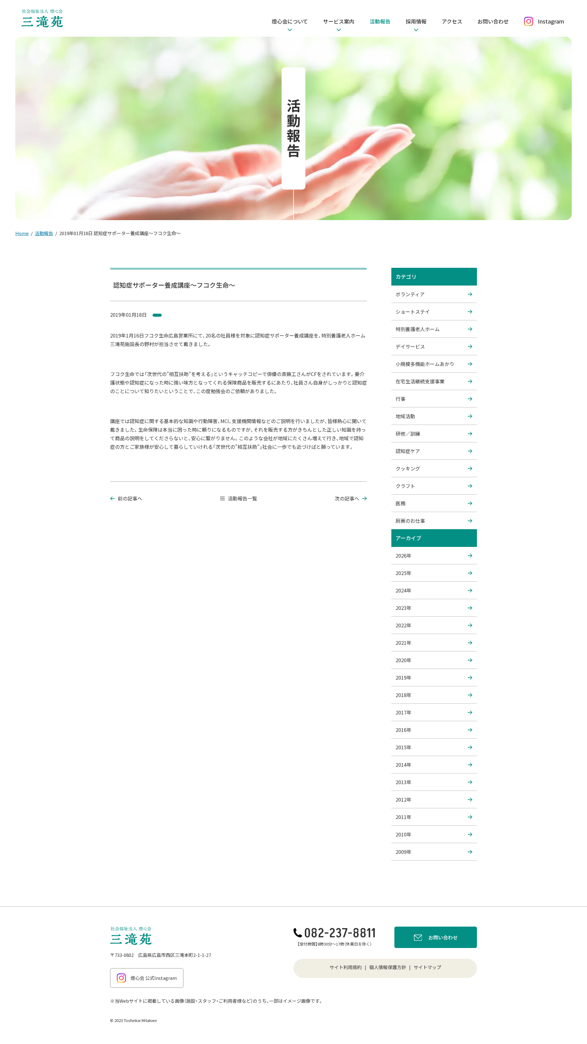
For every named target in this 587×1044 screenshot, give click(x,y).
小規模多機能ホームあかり (425, 363)
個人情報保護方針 (387, 967)
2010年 (404, 834)
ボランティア (410, 294)
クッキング (408, 468)
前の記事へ (130, 498)
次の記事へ (347, 498)
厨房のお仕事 (410, 520)
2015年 (404, 747)
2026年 (404, 555)
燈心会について (290, 21)
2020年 (404, 660)
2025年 (404, 573)
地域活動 (405, 416)
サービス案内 (338, 21)
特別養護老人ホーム (418, 329)
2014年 (404, 764)
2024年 (404, 590)
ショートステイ (413, 311)
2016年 (404, 729)
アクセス (452, 21)
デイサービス (410, 346)
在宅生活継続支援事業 (420, 381)
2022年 (404, 625)
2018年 (404, 695)
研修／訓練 (408, 433)
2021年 (404, 642)
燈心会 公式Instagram (154, 978)
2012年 (404, 799)
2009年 (404, 851)
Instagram (551, 21)
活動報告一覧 (242, 498)
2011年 (404, 817)
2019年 (404, 677)
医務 (400, 503)
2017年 (404, 712)
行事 (400, 398)
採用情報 (416, 21)
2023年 (404, 607)
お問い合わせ (493, 21)
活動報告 (380, 21)
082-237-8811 (340, 933)
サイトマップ (427, 967)
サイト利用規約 (346, 967)
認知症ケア (408, 451)
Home (22, 233)
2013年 (404, 782)
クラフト (405, 485)
